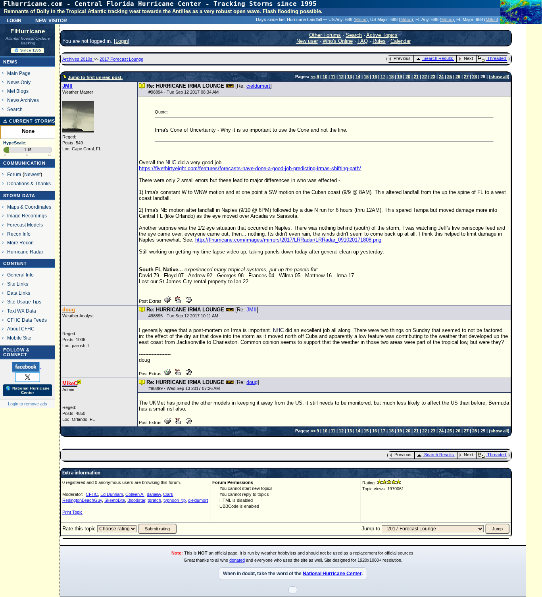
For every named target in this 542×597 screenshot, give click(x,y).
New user (307, 41)
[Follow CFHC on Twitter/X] (27, 377)
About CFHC (21, 328)
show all (499, 76)
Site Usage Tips (24, 301)
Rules (379, 41)
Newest (32, 174)
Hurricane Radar (25, 251)
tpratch (154, 500)
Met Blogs (18, 91)
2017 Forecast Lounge (121, 59)
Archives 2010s (78, 59)
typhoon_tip (174, 500)
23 (433, 76)
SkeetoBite (114, 500)
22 (424, 76)
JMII (251, 310)
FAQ (362, 41)
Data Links (18, 293)
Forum (14, 174)
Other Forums (325, 35)
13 (349, 76)
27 (466, 76)
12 (341, 76)
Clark (168, 494)
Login (14, 20)
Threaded (496, 58)
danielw (154, 494)
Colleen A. (134, 494)
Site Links (17, 283)
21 (416, 76)
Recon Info (19, 233)
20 (408, 76)
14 (358, 76)
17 (383, 76)
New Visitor (51, 20)
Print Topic (72, 512)
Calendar (400, 41)
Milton (360, 19)
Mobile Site (19, 337)
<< (313, 76)
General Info (20, 274)
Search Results (438, 58)
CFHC (92, 494)
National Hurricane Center (332, 573)
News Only (19, 82)
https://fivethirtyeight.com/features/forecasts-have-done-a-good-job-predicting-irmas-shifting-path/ (250, 168)
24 (441, 76)
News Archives (23, 100)
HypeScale (14, 142)
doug (252, 382)
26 (458, 76)
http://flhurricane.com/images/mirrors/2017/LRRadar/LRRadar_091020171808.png (288, 240)
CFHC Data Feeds (27, 319)
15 (366, 76)
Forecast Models (25, 224)
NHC (170, 162)
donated (237, 560)
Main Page (19, 73)
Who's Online (338, 41)
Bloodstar (136, 500)
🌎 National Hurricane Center (28, 390)
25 (449, 76)
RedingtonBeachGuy (82, 500)
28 (474, 76)
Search (15, 109)
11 (333, 76)
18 (391, 76)
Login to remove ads (27, 403)
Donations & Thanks (29, 183)
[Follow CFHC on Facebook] (26, 366)
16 (374, 76)
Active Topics (382, 35)
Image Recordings (27, 215)
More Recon (20, 242)
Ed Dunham (111, 494)
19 (399, 76)
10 (325, 76)
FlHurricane (27, 31)
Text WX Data (21, 310)
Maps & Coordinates (29, 206)
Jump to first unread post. (95, 77)
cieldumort (258, 86)
